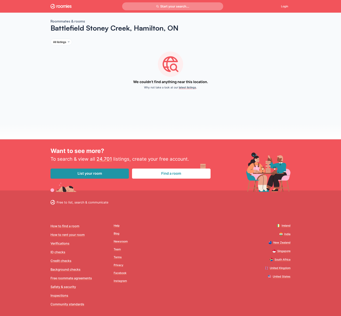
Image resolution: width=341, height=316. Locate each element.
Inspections (59, 295)
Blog (116, 233)
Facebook (120, 273)
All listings (59, 42)
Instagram (120, 280)
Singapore (283, 251)
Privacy (118, 265)
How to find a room (65, 226)
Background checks (66, 269)
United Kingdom (280, 268)
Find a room (171, 173)
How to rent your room (68, 235)
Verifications (60, 243)
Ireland (286, 225)
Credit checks (61, 261)
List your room (90, 173)
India (287, 234)
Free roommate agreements (71, 278)
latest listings (187, 87)
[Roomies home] (61, 6)
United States (281, 276)
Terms (118, 257)
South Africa (282, 259)
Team (117, 249)
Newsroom (121, 241)
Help (117, 225)
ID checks (58, 252)
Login (284, 6)
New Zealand (281, 242)
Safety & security (63, 287)
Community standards (67, 304)
